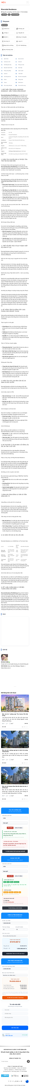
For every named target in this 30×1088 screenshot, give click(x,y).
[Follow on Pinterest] (16, 1081)
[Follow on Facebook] (8, 1081)
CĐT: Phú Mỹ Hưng (22, 45)
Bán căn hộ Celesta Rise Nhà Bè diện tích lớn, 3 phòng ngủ (15, 787)
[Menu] (27, 2)
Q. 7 (9, 14)
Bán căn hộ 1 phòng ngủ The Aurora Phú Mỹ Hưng (15, 714)
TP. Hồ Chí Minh (15, 14)
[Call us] (14, 1081)
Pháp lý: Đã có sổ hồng (8, 45)
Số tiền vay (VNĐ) (6, 920)
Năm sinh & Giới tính (6, 815)
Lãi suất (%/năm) (19, 927)
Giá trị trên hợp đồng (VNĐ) (8, 966)
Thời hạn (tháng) (6, 927)
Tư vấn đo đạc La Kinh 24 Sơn (15, 908)
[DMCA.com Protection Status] (5, 1075)
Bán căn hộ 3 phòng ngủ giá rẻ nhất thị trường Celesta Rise (15, 750)
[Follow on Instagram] (10, 1081)
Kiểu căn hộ (4, 25)
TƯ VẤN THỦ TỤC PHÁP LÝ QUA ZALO (15, 997)
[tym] (25, 727)
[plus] (27, 727)
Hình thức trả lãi (5, 933)
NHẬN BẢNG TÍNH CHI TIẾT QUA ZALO (15, 953)
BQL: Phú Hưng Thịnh (8, 49)
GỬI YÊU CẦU (15, 1027)
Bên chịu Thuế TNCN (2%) (8, 972)
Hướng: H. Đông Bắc (22, 37)
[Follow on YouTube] (17, 1081)
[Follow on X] (12, 1081)
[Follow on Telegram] (21, 1081)
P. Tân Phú (4, 14)
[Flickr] (19, 1081)
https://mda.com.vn (5, 668)
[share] (22, 727)
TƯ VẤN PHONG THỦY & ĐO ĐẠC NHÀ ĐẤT (15, 851)
